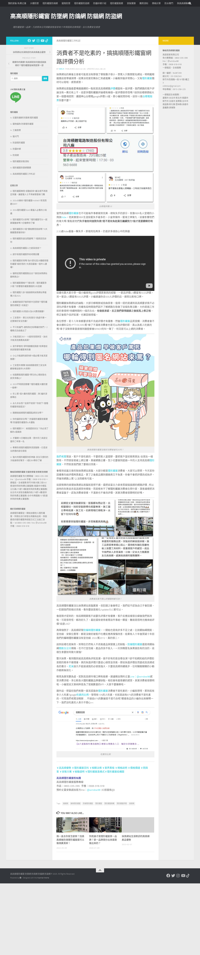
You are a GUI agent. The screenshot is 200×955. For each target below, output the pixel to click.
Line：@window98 (140, 676)
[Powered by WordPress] (20, 878)
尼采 (71, 666)
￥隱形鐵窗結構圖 (114, 771)
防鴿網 (16, 155)
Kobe (63, 217)
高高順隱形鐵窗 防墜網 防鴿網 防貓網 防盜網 (66, 16)
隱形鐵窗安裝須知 (21, 161)
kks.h (61, 69)
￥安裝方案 (65, 771)
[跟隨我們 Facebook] (29, 40)
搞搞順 (82, 88)
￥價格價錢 (134, 767)
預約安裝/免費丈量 (17, 3)
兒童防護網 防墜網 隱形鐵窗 (25, 117)
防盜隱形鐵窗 (19, 142)
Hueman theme (43, 878)
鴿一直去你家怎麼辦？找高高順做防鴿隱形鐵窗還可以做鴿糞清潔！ (70, 840)
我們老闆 (61, 456)
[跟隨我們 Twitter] (33, 40)
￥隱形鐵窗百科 (80, 767)
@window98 (93, 789)
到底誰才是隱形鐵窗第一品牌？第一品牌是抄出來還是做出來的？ (103, 840)
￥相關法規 (95, 767)
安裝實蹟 (131, 3)
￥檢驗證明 (78, 771)
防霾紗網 (17, 149)
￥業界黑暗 (108, 767)
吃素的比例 (82, 694)
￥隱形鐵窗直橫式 (95, 771)
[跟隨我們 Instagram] (38, 40)
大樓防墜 (34, 3)
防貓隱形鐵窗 (134, 644)
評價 (112, 88)
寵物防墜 (66, 3)
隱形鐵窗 (147, 78)
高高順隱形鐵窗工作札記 (68, 40)
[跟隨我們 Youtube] (42, 40)
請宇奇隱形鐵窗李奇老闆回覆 (26, 254)
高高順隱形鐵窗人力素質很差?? (27, 248)
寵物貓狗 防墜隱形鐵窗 (23, 124)
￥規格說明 (121, 767)
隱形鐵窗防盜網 (81, 3)
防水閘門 (168, 3)
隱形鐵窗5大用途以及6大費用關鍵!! (28, 311)
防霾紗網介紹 (99, 3)
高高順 (131, 803)
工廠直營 (17, 130)
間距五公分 (65, 648)
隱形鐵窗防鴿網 (50, 3)
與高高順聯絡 (183, 3)
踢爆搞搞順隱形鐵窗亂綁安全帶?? (28, 413)
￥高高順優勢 (63, 767)
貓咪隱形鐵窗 (71, 638)
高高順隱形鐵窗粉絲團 (68, 778)
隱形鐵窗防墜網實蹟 (22, 167)
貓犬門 (16, 136)
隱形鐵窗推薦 (116, 3)
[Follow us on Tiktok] (46, 40)
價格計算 (156, 3)
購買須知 (143, 3)
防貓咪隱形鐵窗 (92, 630)
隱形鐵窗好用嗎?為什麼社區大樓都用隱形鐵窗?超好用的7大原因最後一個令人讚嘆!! (29, 263)
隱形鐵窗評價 (122, 803)
